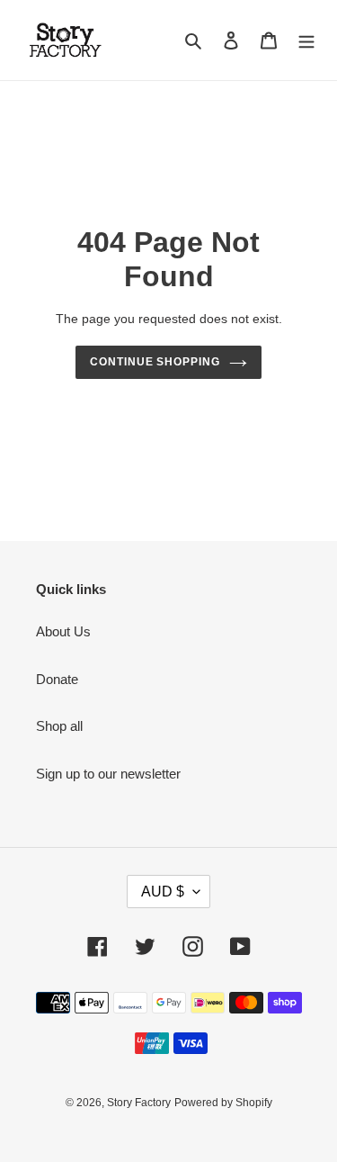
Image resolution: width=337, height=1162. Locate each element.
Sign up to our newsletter (108, 773)
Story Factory (139, 1102)
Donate (57, 679)
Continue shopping (155, 362)
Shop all (59, 726)
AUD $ (162, 891)
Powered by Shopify (223, 1102)
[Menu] (306, 40)
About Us (63, 631)
